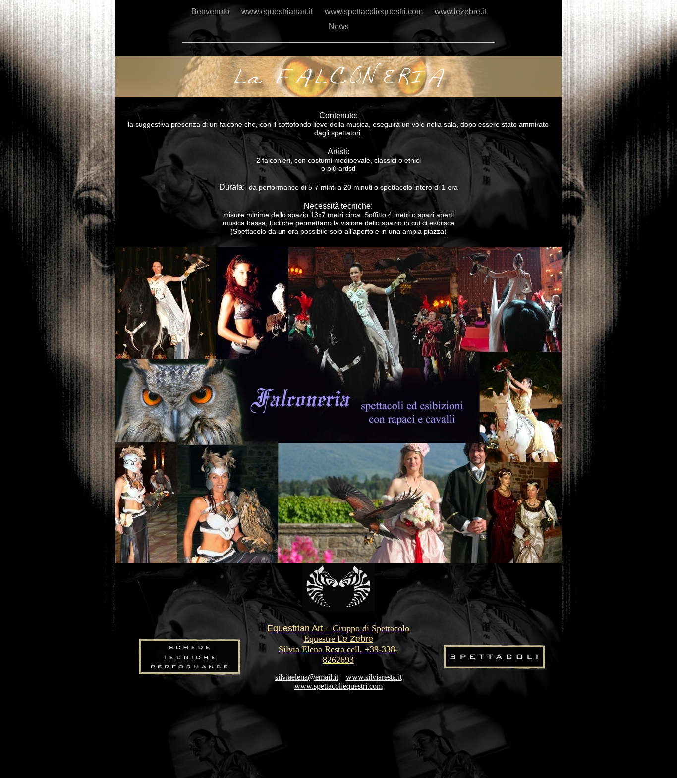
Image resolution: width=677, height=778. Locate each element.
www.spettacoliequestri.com (375, 11)
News (339, 26)
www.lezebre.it (460, 11)
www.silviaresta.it (374, 677)
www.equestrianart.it (278, 11)
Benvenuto (211, 11)
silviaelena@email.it (306, 677)
